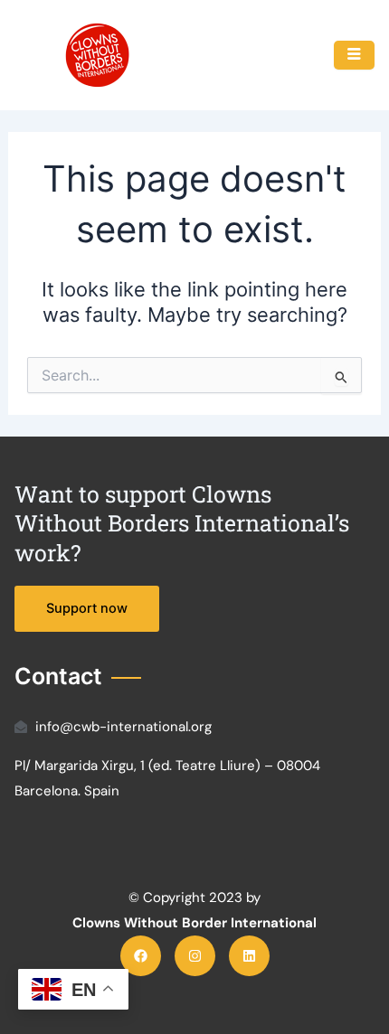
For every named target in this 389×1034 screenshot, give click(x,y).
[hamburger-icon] (354, 55)
